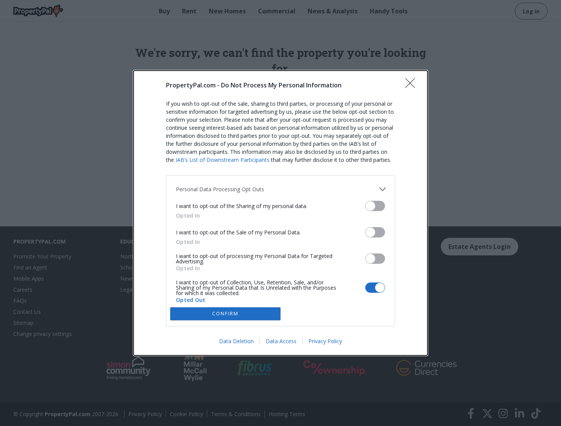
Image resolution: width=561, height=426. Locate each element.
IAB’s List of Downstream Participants (222, 159)
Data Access (281, 341)
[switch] (375, 206)
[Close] (412, 85)
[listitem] (280, 189)
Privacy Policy (325, 341)
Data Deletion (236, 341)
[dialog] (280, 213)
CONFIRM (225, 313)
